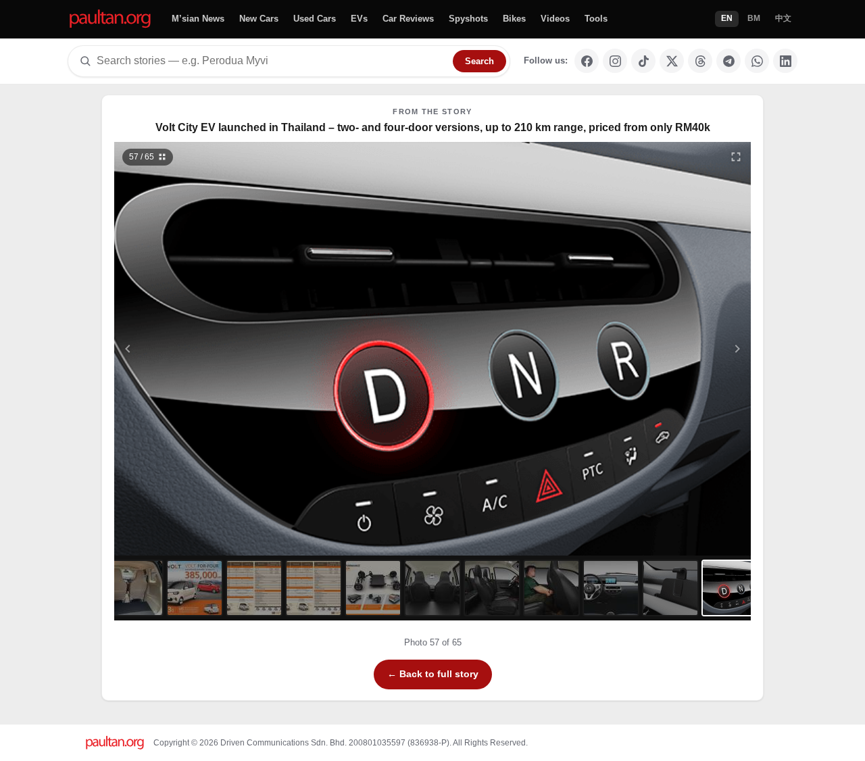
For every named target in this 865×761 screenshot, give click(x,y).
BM (753, 18)
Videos (555, 19)
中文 (783, 18)
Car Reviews (408, 19)
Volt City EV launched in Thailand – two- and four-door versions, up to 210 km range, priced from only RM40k (432, 127)
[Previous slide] (194, 349)
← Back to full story (432, 673)
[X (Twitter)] (672, 61)
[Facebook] (586, 61)
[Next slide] (671, 349)
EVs (359, 19)
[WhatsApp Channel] (757, 61)
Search (479, 61)
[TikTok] (643, 61)
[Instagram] (615, 61)
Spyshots (468, 19)
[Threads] (700, 61)
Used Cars (314, 19)
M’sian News (198, 19)
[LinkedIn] (785, 61)
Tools (596, 19)
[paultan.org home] (110, 19)
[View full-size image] (736, 157)
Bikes (514, 19)
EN (727, 18)
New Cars (258, 19)
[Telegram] (728, 61)
